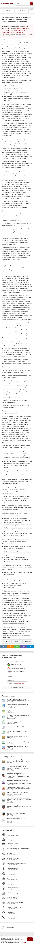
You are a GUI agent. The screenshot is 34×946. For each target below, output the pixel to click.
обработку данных (20, 683)
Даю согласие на (16, 683)
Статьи (7, 11)
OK (30, 939)
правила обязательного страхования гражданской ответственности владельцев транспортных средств (16, 30)
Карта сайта (4, 936)
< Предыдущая (6, 641)
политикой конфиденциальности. (13, 943)
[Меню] (31, 11)
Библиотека (22, 11)
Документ (17, 641)
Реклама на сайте (6, 934)
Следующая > (27, 641)
